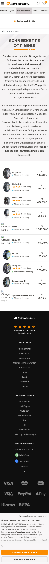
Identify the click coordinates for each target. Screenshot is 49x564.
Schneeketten (23, 10)
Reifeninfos (24, 353)
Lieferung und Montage (24, 434)
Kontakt (24, 466)
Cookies (24, 386)
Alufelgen (24, 410)
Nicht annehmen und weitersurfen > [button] (32, 516)
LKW (35, 10)
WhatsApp (24, 455)
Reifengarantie (24, 348)
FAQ (24, 471)
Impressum (24, 367)
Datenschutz (24, 381)
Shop (24, 420)
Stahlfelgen (24, 406)
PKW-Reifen (24, 401)
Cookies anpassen (24, 559)
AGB (24, 372)
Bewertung (24, 358)
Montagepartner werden (24, 362)
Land (24, 377)
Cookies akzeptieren (24, 552)
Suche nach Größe (26, 21)
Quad (12, 10)
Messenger (24, 461)
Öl (24, 425)
